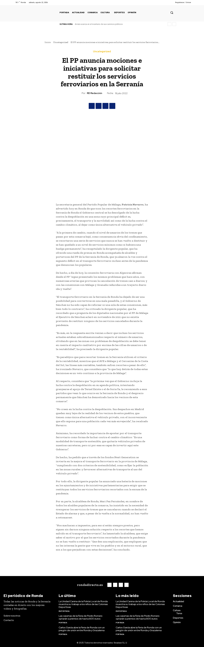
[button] (171, 12)
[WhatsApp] (112, 106)
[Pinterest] (105, 106)
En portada (64, 611)
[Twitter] (163, 2)
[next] (174, 24)
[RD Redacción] (79, 93)
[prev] (169, 24)
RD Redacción (94, 93)
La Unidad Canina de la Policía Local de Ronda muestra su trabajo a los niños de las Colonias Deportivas (83, 604)
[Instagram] (159, 2)
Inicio (48, 42)
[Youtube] (166, 2)
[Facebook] (155, 2)
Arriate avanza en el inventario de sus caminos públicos (99, 24)
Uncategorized (60, 42)
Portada (63, 622)
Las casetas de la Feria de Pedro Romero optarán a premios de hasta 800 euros (80, 617)
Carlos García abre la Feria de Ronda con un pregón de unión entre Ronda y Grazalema (82, 629)
